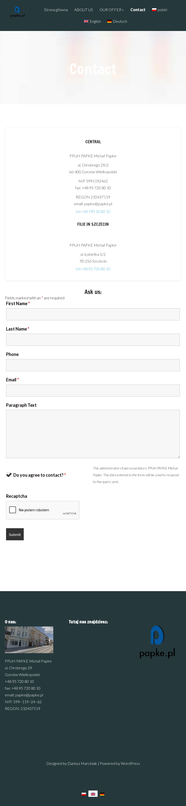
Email (12, 379)
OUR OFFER (110, 10)
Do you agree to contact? (39, 475)
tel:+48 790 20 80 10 (93, 211)
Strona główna (56, 10)
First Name (18, 303)
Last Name (17, 328)
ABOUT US (83, 10)
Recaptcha (16, 496)
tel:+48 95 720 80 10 (93, 268)
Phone (12, 354)
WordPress (130, 763)
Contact (138, 10)
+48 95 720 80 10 (19, 681)
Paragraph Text (21, 405)
